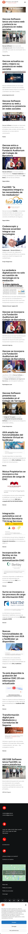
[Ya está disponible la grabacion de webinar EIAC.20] (14, 690)
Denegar (14, 926)
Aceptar (14, 922)
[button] (26, 905)
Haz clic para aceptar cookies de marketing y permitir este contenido (14, 872)
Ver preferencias (14, 930)
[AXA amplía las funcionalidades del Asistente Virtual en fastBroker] (14, 448)
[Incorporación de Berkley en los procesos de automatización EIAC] (14, 568)
